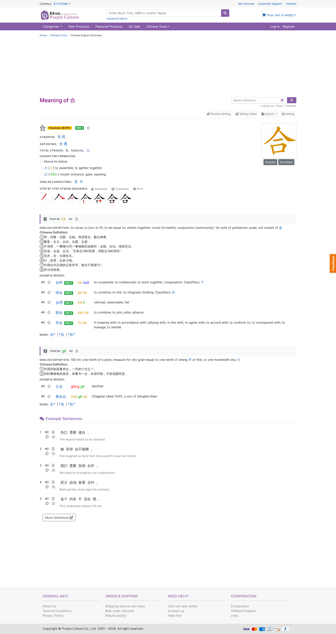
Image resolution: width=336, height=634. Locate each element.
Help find (174, 615)
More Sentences (57, 518)
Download (100, 188)
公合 (59, 386)
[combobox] (164, 13)
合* (52, 334)
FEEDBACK (332, 263)
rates (141, 606)
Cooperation (240, 606)
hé (63, 219)
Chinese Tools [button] (156, 26)
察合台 (61, 396)
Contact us (176, 611)
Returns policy (115, 615)
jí (51, 168)
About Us (49, 606)
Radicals (291, 105)
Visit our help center (183, 606)
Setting (290, 113)
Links (234, 615)
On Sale (134, 26)
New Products (78, 26)
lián (80, 312)
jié (79, 292)
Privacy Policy (53, 615)
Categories (51, 26)
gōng (75, 386)
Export (270, 113)
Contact (291, 3)
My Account (246, 3)
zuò (86, 282)
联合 (59, 312)
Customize (122, 188)
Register (289, 26)
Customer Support (270, 3)
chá (74, 396)
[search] (225, 13)
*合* (71, 334)
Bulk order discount (119, 611)
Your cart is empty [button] (280, 15)
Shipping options (117, 606)
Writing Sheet (248, 113)
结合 (59, 292)
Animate (270, 162)
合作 (59, 282)
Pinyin (279, 105)
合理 (59, 302)
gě (64, 351)
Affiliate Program (243, 611)
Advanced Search (117, 18)
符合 (59, 323)
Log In (275, 26)
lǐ (84, 302)
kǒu (54, 174)
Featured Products (108, 26)
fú (79, 323)
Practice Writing (220, 113)
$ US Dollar (61, 3)
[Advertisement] (168, 68)
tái (85, 396)
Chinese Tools (58, 35)
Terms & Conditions (57, 611)
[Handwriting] (282, 100)
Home (43, 35)
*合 (61, 334)
